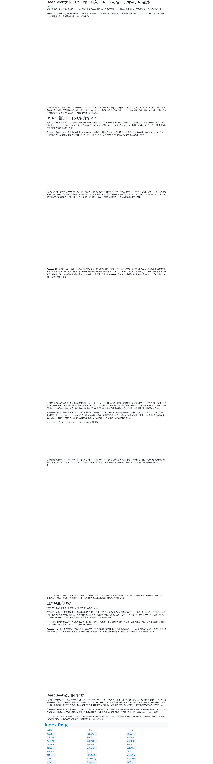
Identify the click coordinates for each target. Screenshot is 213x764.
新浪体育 (130, 741)
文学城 (89, 730)
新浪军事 (90, 744)
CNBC (49, 758)
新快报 (49, 734)
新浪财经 (90, 741)
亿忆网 (89, 751)
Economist (131, 758)
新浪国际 (130, 737)
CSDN (49, 762)
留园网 (49, 730)
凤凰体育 (50, 751)
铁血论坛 (90, 734)
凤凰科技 (130, 748)
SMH (49, 755)
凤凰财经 (90, 748)
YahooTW (131, 755)
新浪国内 (50, 744)
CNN (129, 751)
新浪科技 (50, 741)
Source (49, 6)
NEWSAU (91, 755)
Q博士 (129, 734)
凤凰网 (49, 748)
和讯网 (129, 744)
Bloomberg (91, 758)
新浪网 (89, 737)
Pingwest (91, 762)
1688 (129, 762)
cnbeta (130, 730)
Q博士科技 (51, 737)
